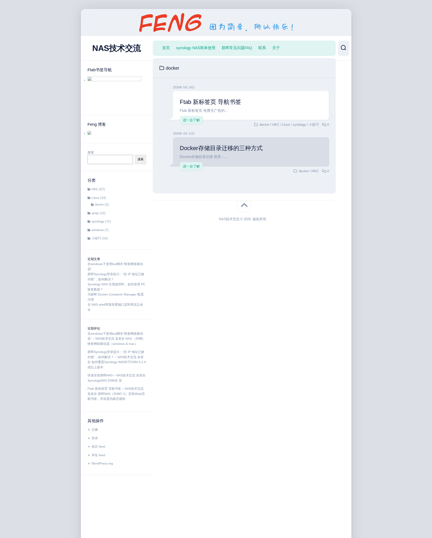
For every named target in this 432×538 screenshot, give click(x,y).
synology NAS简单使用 (195, 48)
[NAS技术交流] (89, 133)
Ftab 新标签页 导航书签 (210, 101)
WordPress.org (102, 463)
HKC (95, 189)
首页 (166, 48)
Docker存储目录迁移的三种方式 (221, 148)
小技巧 (96, 238)
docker (99, 204)
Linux (95, 197)
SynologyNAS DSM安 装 (105, 380)
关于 (276, 48)
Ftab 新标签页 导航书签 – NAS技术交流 (116, 388)
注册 (95, 429)
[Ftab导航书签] (115, 80)
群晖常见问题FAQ (237, 48)
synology (98, 221)
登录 (95, 438)
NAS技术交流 (116, 48)
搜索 (91, 152)
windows (98, 230)
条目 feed (98, 446)
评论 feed (98, 455)
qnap (95, 213)
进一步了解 (191, 120)
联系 (262, 48)
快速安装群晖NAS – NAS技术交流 (111, 375)
